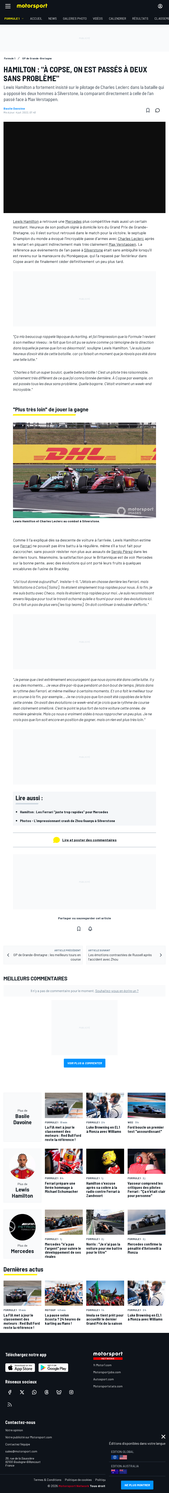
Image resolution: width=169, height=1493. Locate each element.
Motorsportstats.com (108, 1386)
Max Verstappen (122, 244)
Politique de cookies (78, 1480)
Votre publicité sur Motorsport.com (28, 1437)
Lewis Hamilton (26, 221)
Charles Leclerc (131, 238)
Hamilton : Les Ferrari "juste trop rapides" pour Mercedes (64, 812)
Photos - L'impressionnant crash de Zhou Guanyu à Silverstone (67, 821)
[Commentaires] (158, 110)
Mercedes (73, 221)
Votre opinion (14, 1430)
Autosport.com (103, 1379)
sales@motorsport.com (21, 1451)
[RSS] (9, 1404)
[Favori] (147, 110)
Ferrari (26, 545)
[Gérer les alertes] (90, 928)
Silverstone (93, 249)
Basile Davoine (14, 108)
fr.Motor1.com (102, 1365)
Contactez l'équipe (17, 1444)
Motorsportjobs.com (107, 1372)
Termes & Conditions (47, 1480)
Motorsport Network (74, 1486)
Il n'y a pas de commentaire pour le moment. (85, 991)
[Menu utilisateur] (160, 6)
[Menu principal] (7, 6)
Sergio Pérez (122, 551)
